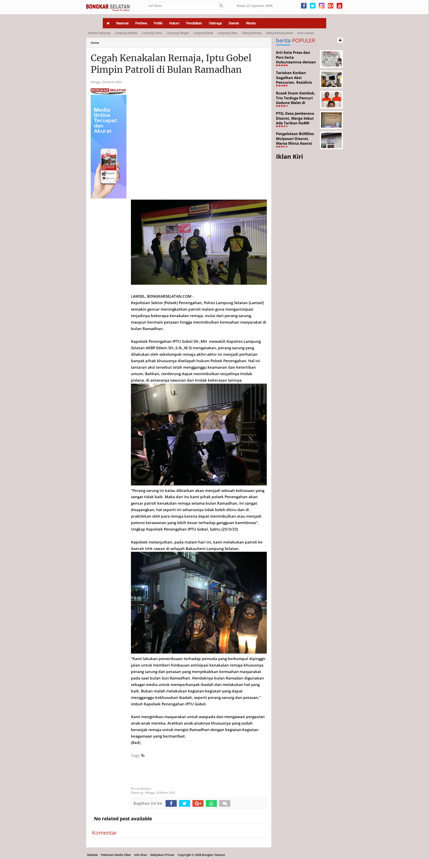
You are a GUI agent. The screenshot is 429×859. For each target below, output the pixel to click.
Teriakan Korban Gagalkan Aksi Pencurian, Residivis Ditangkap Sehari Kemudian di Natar (294, 82)
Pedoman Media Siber (116, 855)
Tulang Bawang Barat (279, 33)
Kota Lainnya (305, 33)
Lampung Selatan (126, 33)
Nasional (122, 23)
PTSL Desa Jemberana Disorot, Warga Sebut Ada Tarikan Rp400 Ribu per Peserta (295, 120)
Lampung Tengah (177, 33)
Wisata (251, 23)
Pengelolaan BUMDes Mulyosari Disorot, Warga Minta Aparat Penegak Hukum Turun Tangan (296, 143)
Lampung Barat (203, 33)
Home (95, 43)
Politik (158, 23)
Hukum (174, 23)
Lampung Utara (227, 33)
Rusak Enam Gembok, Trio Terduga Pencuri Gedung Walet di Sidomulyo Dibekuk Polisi (295, 103)
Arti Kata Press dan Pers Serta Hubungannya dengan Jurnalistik (296, 59)
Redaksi (92, 855)
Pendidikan (194, 23)
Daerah (234, 23)
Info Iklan (140, 855)
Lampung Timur (152, 33)
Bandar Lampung (99, 33)
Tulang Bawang (251, 33)
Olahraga (215, 23)
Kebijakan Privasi (162, 855)
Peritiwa (141, 23)
